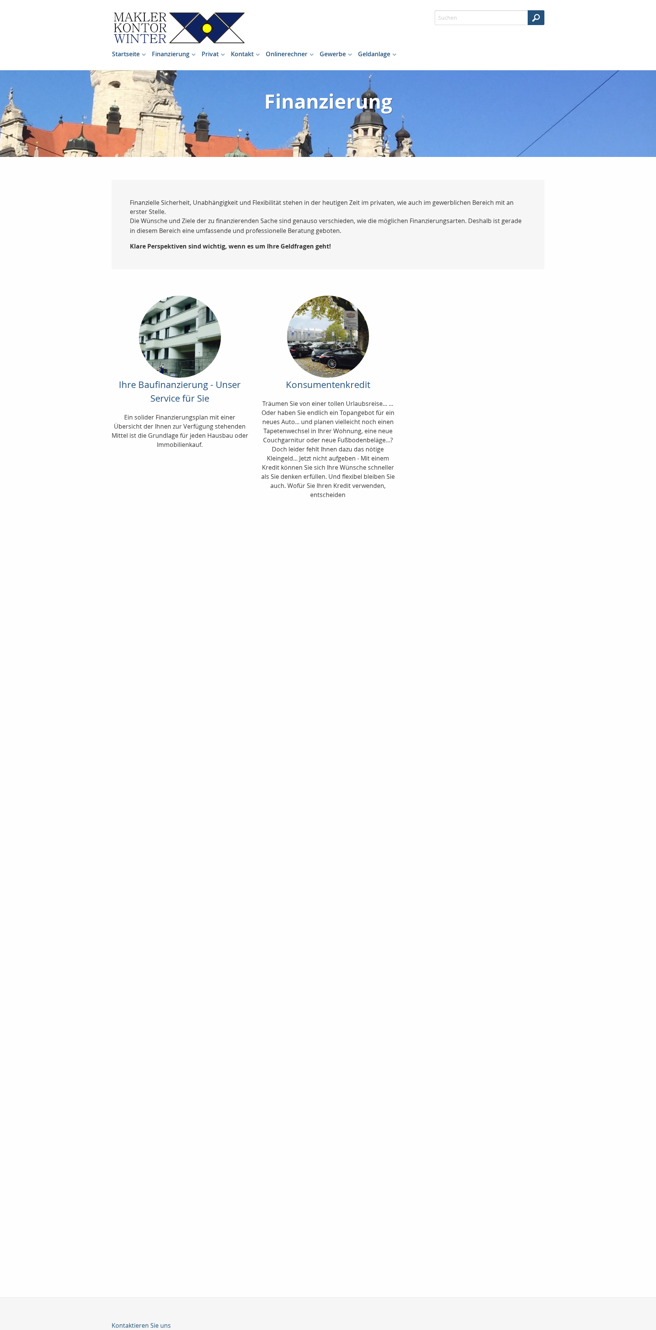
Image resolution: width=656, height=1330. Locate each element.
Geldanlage (374, 54)
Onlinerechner (287, 54)
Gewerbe (333, 54)
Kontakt (242, 54)
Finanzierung (170, 54)
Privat (210, 54)
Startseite (126, 54)
